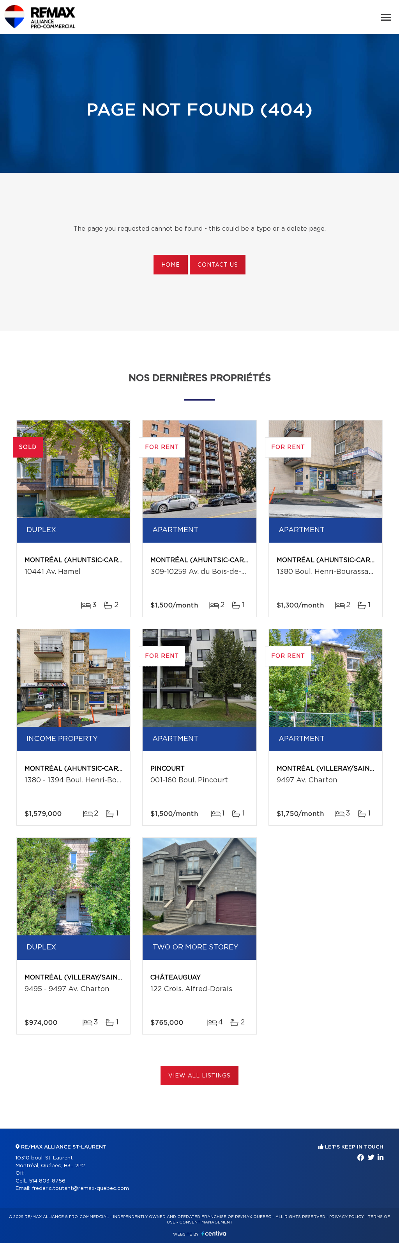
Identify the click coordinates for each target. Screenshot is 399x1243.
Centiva (213, 1233)
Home (170, 265)
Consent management (206, 1222)
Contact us (218, 265)
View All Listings (199, 1076)
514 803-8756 (47, 1181)
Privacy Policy (346, 1217)
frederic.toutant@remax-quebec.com (80, 1188)
